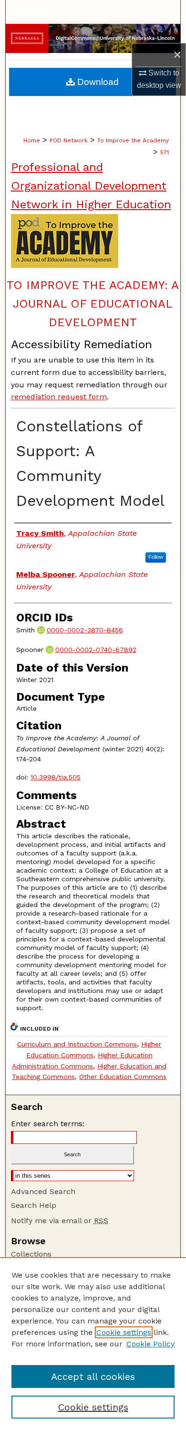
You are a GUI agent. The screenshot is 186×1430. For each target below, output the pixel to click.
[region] (93, 1343)
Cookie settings (123, 1332)
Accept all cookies (93, 1376)
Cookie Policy (150, 1343)
